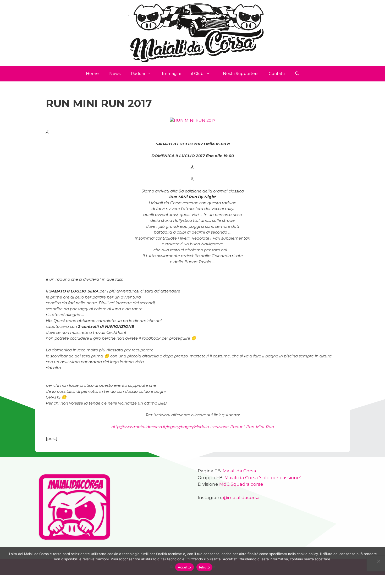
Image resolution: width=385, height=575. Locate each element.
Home (92, 73)
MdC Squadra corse (241, 484)
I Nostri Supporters (239, 73)
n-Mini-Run (192, 426)
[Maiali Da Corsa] (192, 32)
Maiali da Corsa (239, 470)
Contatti (277, 73)
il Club (197, 73)
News (114, 73)
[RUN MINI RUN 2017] (192, 120)
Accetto (184, 567)
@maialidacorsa (241, 497)
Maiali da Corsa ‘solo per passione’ (262, 477)
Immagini (171, 73)
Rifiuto (204, 567)
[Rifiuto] (378, 561)
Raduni (138, 73)
